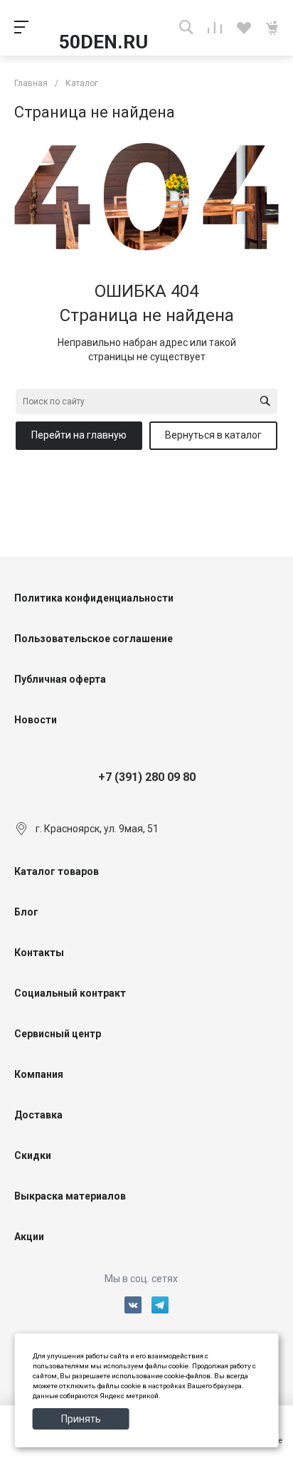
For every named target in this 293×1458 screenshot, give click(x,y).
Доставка (38, 1115)
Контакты (39, 952)
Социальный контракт (70, 993)
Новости (35, 719)
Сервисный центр (57, 1033)
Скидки (32, 1155)
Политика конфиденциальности (94, 598)
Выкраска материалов (70, 1196)
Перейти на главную (79, 435)
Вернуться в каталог (213, 435)
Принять (81, 1419)
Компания (38, 1074)
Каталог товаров (56, 871)
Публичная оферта (60, 679)
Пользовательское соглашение (93, 638)
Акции (29, 1236)
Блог (26, 912)
